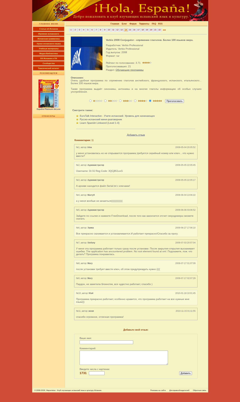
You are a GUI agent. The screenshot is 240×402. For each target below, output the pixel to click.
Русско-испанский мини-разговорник (101, 119)
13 (122, 30)
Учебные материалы (49, 49)
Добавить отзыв (136, 134)
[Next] (164, 31)
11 (113, 30)
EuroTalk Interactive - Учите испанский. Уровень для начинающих (117, 115)
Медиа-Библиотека (48, 53)
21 (155, 30)
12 (117, 30)
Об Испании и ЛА (48, 58)
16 (134, 30)
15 (130, 30)
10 (109, 30)
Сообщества (49, 63)
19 (147, 30)
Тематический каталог (48, 68)
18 (143, 30)
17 (138, 30)
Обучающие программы (130, 69)
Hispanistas (51, 390)
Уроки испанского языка (49, 44)
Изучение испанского (48, 34)
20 (151, 30)
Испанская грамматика (49, 39)
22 (159, 30)
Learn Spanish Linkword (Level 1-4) (99, 122)
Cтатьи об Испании (48, 29)
